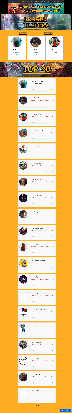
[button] (36, 1)
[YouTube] (38, 405)
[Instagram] (33, 405)
